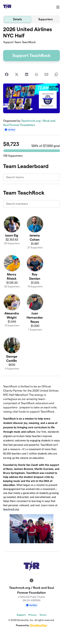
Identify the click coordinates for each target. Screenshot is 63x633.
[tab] (17, 19)
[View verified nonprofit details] (10, 129)
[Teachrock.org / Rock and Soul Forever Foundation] (7, 6)
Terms (42, 614)
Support (21, 614)
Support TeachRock (31, 55)
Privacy (32, 614)
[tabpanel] (31, 286)
